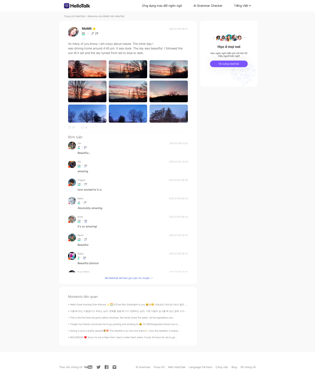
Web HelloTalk (177, 367)
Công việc (222, 367)
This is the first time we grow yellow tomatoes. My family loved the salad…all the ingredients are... (122, 317)
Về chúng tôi (248, 367)
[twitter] (98, 367)
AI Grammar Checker (207, 5)
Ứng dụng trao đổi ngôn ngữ (162, 5)
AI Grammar (143, 367)
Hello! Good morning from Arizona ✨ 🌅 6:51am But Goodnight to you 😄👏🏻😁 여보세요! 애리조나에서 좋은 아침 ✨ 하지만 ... (136, 304)
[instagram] (114, 367)
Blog (234, 367)
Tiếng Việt (241, 5)
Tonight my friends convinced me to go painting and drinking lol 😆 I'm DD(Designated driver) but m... (124, 324)
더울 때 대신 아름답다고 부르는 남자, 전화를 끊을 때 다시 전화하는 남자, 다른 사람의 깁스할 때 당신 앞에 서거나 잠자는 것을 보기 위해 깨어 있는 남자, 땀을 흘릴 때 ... (156, 311)
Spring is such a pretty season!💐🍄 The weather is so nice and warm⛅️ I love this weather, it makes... (125, 330)
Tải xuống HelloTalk (229, 63)
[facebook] (106, 367)
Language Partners (200, 367)
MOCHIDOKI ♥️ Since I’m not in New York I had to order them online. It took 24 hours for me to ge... (123, 337)
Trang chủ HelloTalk (75, 16)
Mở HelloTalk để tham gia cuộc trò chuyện (127, 278)
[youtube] (88, 367)
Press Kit (159, 367)
